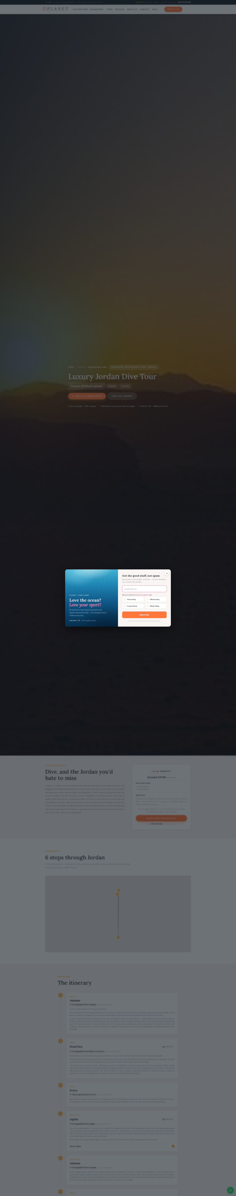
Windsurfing (154, 599)
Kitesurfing (131, 599)
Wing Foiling (154, 606)
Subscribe (144, 615)
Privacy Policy (156, 621)
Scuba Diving (132, 606)
